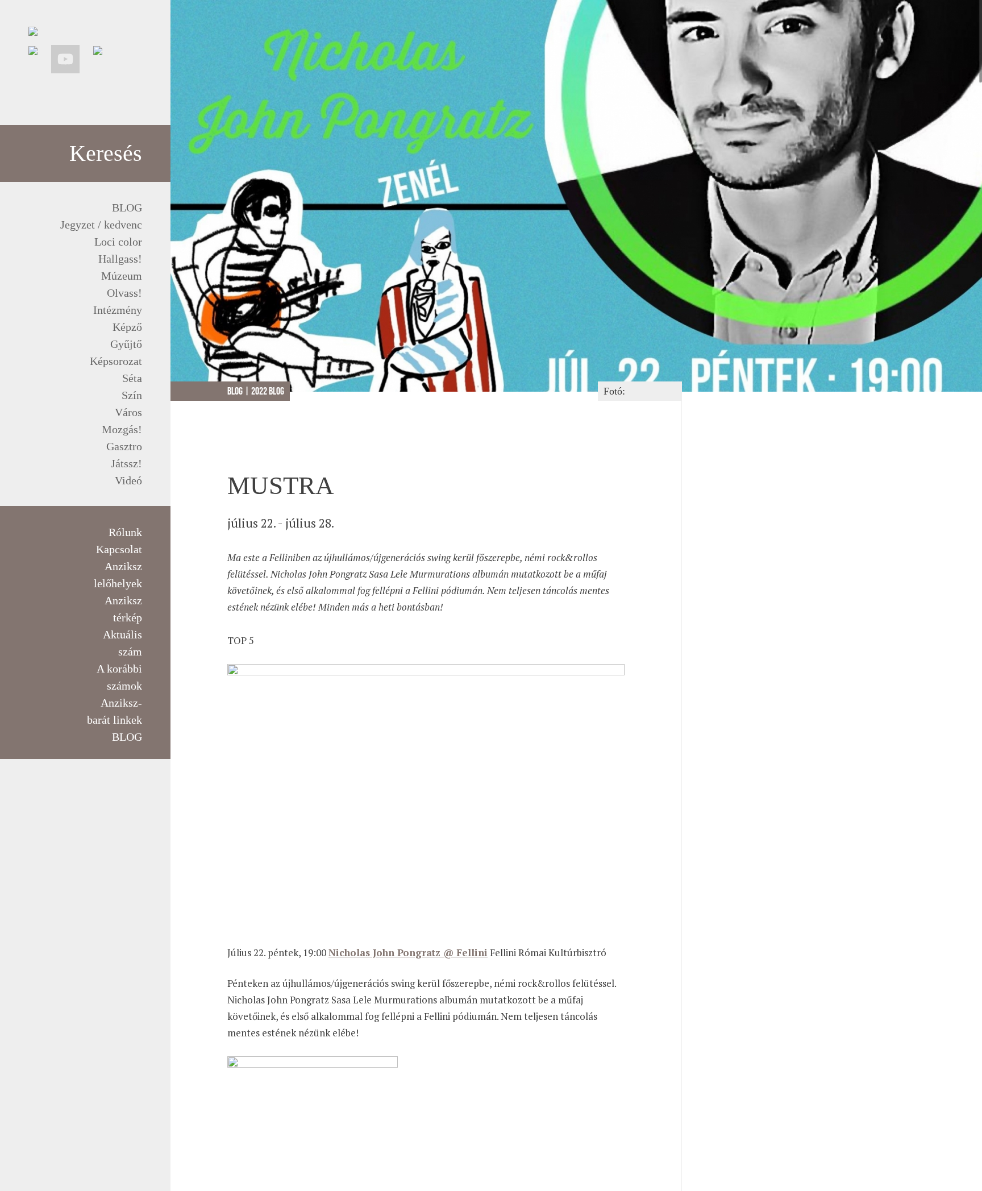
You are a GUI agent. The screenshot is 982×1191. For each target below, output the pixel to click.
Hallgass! (120, 258)
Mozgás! (122, 429)
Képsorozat (116, 361)
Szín (132, 395)
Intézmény (117, 310)
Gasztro (124, 446)
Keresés (105, 153)
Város (128, 412)
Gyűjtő (126, 344)
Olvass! (124, 293)
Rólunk (125, 532)
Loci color (118, 241)
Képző (127, 327)
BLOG (127, 207)
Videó (128, 480)
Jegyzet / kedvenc (101, 224)
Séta (132, 378)
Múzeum (121, 275)
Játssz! (126, 463)
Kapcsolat (119, 549)
